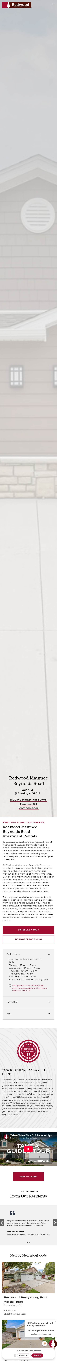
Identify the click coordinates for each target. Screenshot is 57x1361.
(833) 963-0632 (29, 808)
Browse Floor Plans (28, 939)
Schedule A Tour (28, 930)
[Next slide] (55, 1222)
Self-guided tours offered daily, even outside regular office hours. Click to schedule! (29, 988)
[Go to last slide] (2, 1222)
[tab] (27, 1242)
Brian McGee (15, 1231)
